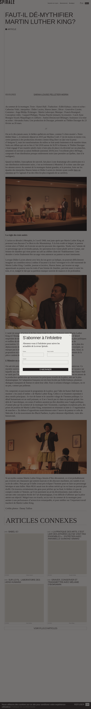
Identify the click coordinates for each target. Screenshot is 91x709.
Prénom (24, 351)
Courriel (24, 358)
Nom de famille (50, 351)
